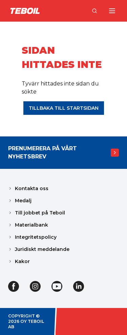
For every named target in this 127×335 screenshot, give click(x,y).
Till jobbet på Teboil (40, 213)
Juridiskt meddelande (42, 249)
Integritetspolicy (36, 237)
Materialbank (31, 225)
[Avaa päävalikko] (112, 11)
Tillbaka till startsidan (64, 108)
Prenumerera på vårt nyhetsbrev (42, 152)
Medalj (23, 201)
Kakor (22, 261)
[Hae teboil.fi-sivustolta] (94, 11)
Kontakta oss (31, 188)
